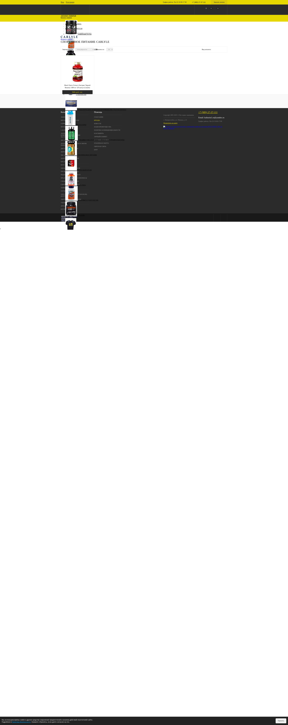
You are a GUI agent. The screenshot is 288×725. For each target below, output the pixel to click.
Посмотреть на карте (170, 123)
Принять (281, 721)
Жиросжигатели (84, 170)
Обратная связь (100, 146)
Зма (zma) (82, 185)
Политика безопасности (21, 722)
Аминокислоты (84, 34)
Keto (67, 217)
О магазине (98, 117)
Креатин (81, 215)
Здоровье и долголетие (88, 200)
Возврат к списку (67, 39)
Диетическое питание (87, 155)
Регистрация (70, 2)
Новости (97, 123)
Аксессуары (81, 125)
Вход (62, 2)
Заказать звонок (219, 2)
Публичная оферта (101, 143)
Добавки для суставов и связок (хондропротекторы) (101, 140)
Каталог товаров (68, 16)
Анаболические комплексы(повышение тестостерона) (101, 110)
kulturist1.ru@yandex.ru (214, 117)
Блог (96, 150)
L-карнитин (81, 94)
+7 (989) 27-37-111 (208, 112)
